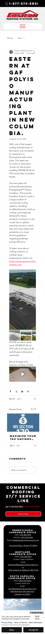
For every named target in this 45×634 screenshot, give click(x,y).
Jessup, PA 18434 (30, 545)
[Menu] (22, 26)
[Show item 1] (14, 335)
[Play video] (22, 374)
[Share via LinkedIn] (22, 391)
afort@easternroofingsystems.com (22, 589)
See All (33, 409)
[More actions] (34, 51)
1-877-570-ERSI (24, 4)
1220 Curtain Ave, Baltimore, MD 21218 (23, 570)
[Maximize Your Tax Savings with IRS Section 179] (23, 423)
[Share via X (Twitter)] (16, 391)
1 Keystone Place (16, 545)
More (20, 38)
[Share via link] (28, 391)
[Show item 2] (26, 335)
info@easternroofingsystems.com (25, 540)
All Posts (10, 38)
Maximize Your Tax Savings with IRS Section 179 (23, 437)
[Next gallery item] (33, 299)
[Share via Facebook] (10, 391)
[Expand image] (22, 300)
